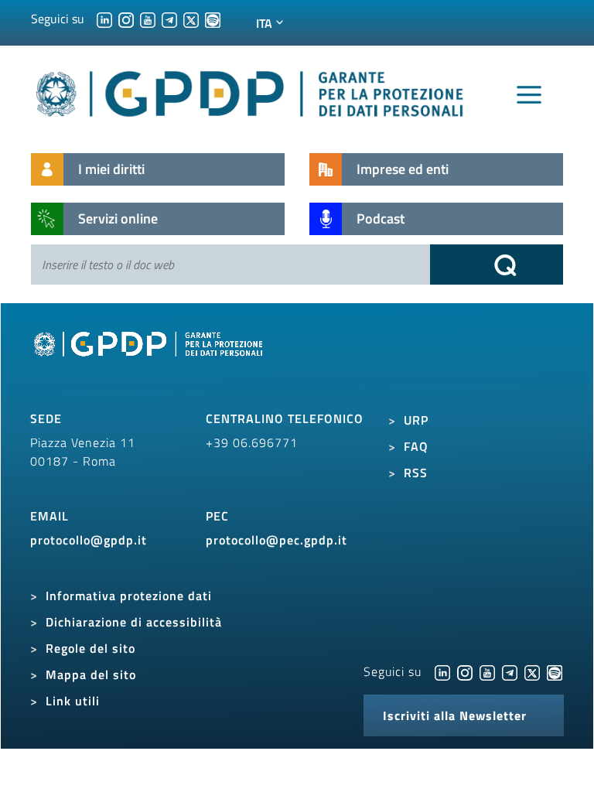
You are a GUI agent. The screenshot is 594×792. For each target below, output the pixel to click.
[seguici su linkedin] (104, 18)
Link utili (73, 700)
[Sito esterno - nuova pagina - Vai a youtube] (487, 671)
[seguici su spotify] (212, 18)
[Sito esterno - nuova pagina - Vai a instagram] (465, 671)
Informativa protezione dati (129, 595)
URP (416, 420)
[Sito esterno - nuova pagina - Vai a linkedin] (442, 671)
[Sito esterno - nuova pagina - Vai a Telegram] (509, 671)
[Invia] (496, 264)
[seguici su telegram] (169, 18)
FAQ (416, 446)
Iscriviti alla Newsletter (455, 715)
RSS (416, 472)
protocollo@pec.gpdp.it (276, 540)
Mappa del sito (91, 674)
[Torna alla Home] (250, 91)
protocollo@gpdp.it (88, 540)
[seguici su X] (191, 18)
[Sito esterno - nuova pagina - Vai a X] (532, 671)
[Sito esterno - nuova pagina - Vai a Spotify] (554, 671)
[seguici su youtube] (147, 18)
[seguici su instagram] (126, 18)
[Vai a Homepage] (150, 361)
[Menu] (529, 95)
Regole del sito (90, 648)
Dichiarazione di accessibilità (134, 622)
